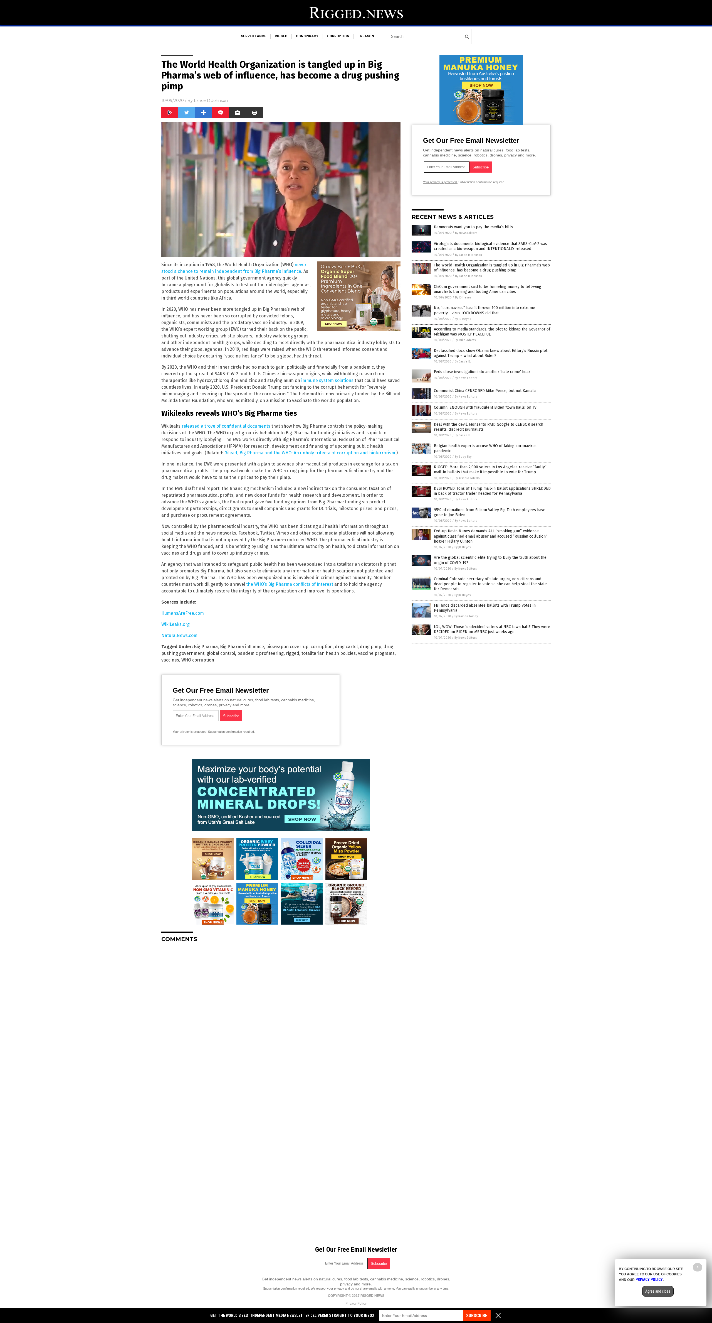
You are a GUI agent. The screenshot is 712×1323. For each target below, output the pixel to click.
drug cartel (346, 646)
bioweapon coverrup (287, 646)
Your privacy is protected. (190, 731)
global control (221, 653)
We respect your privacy (327, 1288)
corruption (338, 36)
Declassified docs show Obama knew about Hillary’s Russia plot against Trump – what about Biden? (490, 353)
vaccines (170, 660)
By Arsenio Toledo (467, 478)
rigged (281, 36)
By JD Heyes (463, 297)
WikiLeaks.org (175, 624)
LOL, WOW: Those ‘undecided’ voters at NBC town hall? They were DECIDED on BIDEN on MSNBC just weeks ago (492, 629)
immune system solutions (327, 380)
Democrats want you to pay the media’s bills (473, 227)
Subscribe (476, 1315)
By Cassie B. (463, 361)
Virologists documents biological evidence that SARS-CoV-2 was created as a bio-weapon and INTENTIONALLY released (490, 246)
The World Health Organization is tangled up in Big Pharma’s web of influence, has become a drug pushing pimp (492, 268)
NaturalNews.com (179, 635)
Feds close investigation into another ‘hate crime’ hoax (482, 371)
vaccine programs (376, 653)
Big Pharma (206, 646)
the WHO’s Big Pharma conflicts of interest (289, 584)
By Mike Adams (465, 340)
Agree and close (658, 1291)
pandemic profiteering (260, 653)
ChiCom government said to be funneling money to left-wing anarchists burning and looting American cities (487, 289)
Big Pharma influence (242, 646)
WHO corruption (197, 660)
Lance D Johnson (211, 100)
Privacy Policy (356, 1303)
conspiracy (307, 36)
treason (366, 36)
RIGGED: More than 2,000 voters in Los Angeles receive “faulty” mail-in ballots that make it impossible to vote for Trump (490, 469)
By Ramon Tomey (466, 616)
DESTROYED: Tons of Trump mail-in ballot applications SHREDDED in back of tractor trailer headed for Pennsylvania (492, 491)
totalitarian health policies (328, 653)
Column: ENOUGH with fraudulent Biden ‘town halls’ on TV (485, 407)
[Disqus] (280, 1016)
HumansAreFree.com (182, 613)
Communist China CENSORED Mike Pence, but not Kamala (485, 390)
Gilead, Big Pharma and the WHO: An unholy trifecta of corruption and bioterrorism (309, 452)
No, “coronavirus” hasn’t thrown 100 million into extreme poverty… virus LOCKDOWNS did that (484, 310)
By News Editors (466, 233)
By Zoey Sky (463, 457)
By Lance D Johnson (468, 255)
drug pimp (370, 646)
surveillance (253, 36)
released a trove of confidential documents (226, 426)
